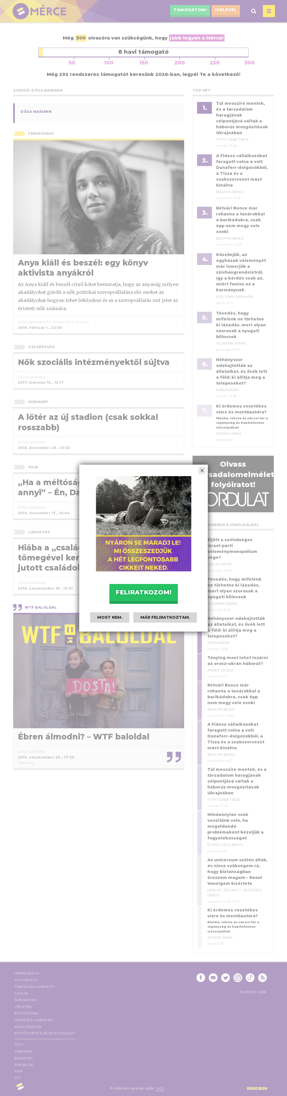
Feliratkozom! (143, 592)
